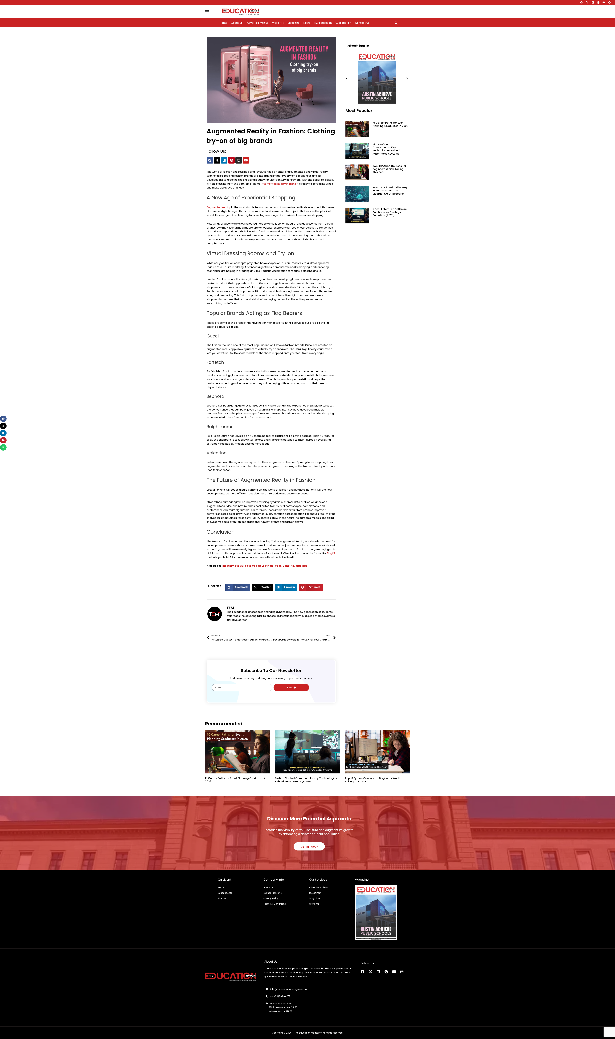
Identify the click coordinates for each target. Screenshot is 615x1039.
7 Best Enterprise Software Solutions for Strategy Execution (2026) (390, 212)
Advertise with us (257, 23)
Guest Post (315, 893)
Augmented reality (218, 207)
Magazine (293, 23)
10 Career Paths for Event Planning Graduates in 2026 (390, 124)
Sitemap (222, 898)
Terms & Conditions (274, 903)
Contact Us (362, 23)
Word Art (278, 23)
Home (223, 23)
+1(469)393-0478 (280, 996)
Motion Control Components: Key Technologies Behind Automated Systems (386, 149)
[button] (396, 23)
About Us (236, 23)
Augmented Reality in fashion (280, 184)
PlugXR (331, 553)
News (306, 23)
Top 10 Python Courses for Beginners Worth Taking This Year (389, 169)
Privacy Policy (271, 898)
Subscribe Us (225, 893)
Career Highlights (273, 893)
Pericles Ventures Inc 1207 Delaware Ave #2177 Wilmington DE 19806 (281, 1007)
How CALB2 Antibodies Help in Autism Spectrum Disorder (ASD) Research (390, 190)
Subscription (343, 23)
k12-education (323, 23)
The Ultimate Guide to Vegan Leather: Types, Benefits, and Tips (264, 566)
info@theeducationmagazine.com (288, 989)
